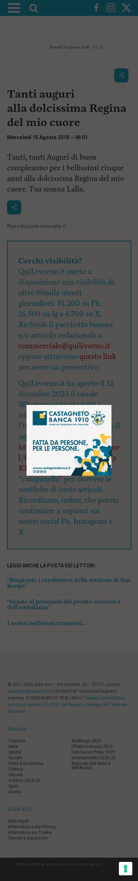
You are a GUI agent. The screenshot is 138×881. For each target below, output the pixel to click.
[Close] (111, 405)
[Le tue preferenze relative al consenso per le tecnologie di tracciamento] (125, 868)
